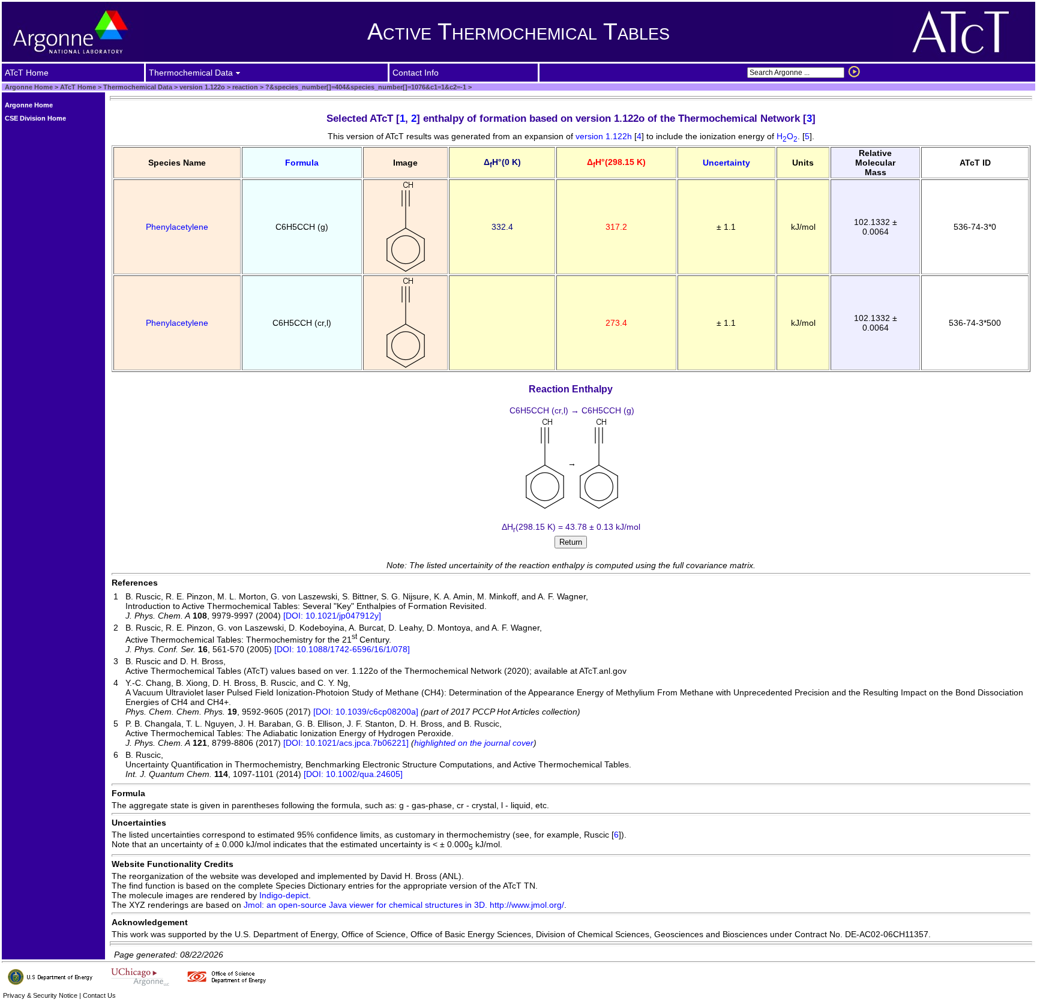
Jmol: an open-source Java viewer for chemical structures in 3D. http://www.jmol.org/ (404, 905)
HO (787, 136)
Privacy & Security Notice (40, 995)
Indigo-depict (283, 895)
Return (570, 542)
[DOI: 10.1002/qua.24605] (353, 774)
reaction (244, 87)
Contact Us (99, 995)
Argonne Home (29, 87)
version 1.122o (201, 87)
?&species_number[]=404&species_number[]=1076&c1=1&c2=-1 (364, 87)
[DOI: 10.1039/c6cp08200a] (365, 711)
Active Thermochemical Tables (518, 31)
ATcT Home (78, 87)
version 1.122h (605, 136)
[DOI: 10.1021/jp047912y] (332, 615)
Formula (302, 162)
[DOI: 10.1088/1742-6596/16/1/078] (342, 649)
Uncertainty (726, 162)
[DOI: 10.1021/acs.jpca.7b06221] (346, 743)
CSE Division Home (35, 118)
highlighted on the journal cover (474, 743)
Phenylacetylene (177, 227)
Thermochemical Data (137, 87)
